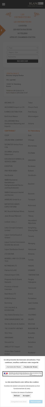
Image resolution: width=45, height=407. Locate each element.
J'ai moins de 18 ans (13, 367)
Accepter (26, 396)
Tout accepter (36, 402)
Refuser (17, 396)
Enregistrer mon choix (18, 402)
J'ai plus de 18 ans (30, 367)
